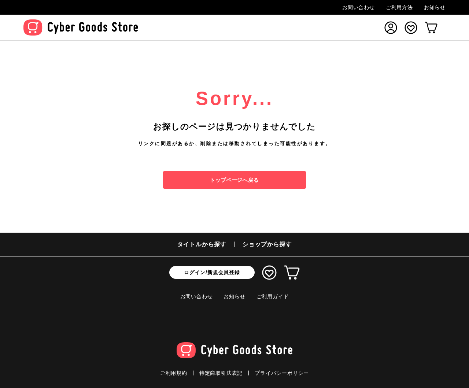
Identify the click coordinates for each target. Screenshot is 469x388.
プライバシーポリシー (282, 373)
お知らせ (435, 7)
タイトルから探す (201, 244)
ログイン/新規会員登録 (212, 272)
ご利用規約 (173, 373)
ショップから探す (267, 244)
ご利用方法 (399, 7)
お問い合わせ (358, 7)
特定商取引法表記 (221, 373)
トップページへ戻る (234, 180)
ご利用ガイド (272, 296)
